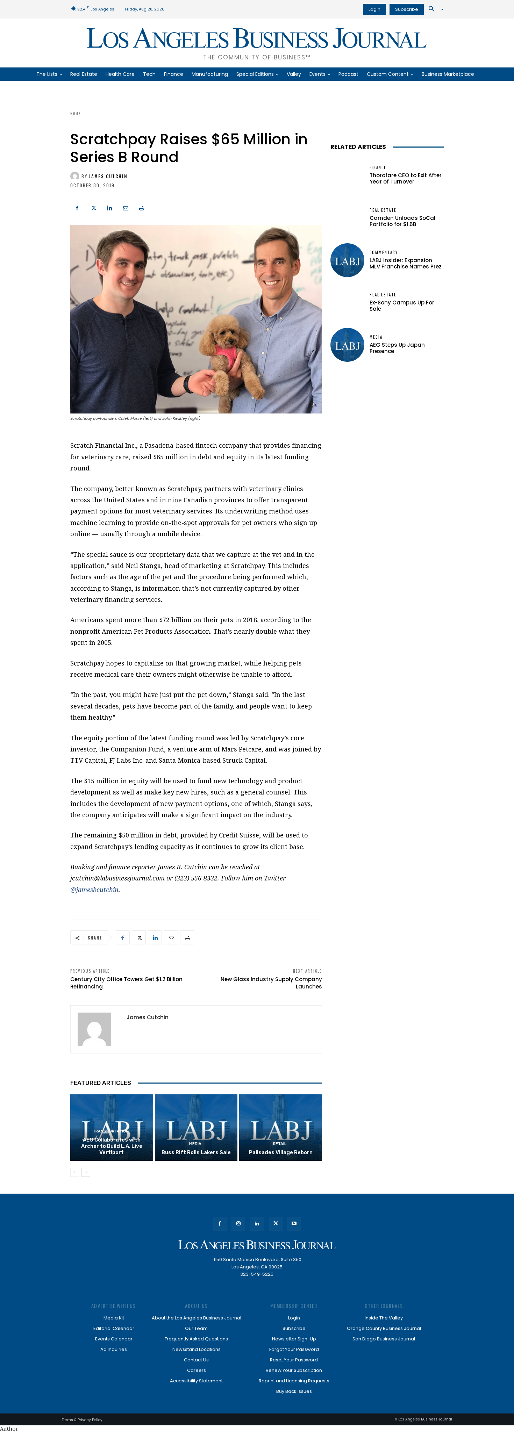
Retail (279, 1144)
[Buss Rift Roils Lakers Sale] (196, 1127)
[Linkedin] (109, 207)
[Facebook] (77, 207)
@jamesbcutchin (94, 889)
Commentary (384, 252)
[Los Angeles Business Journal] (257, 1245)
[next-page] (85, 1172)
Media (195, 1144)
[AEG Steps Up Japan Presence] (347, 345)
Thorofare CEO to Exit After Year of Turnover (406, 178)
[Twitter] (93, 207)
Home (75, 113)
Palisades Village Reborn (281, 1152)
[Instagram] (238, 1224)
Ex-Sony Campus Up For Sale (402, 305)
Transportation (111, 1131)
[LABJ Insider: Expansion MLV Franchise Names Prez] (347, 260)
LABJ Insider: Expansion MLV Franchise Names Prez (406, 263)
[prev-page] (74, 1172)
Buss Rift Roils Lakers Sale (196, 1152)
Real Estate (383, 210)
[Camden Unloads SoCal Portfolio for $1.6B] (347, 218)
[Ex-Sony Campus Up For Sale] (347, 302)
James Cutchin (108, 176)
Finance (378, 168)
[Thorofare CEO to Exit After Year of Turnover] (347, 175)
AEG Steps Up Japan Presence (397, 348)
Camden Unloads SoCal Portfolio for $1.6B (402, 221)
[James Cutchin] (75, 176)
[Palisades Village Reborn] (280, 1127)
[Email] (126, 207)
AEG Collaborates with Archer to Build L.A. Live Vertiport (111, 1146)
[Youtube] (294, 1224)
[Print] (142, 207)
